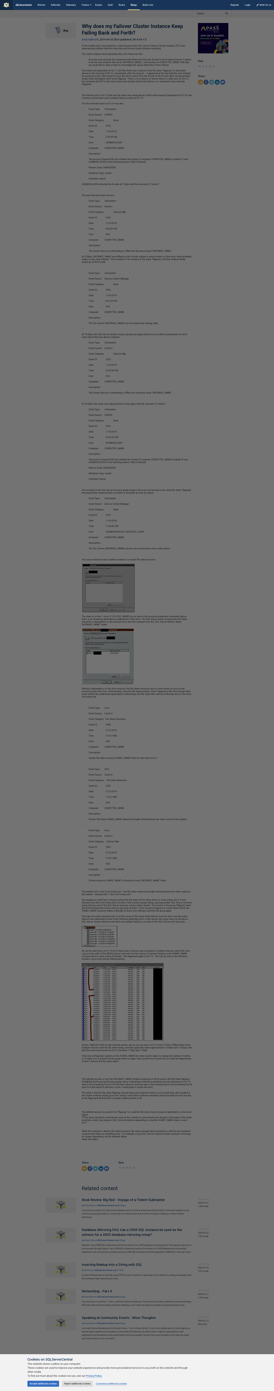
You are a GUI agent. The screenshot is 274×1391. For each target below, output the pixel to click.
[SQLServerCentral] (6, 5)
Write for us (265, 5)
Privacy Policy (94, 1375)
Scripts (98, 5)
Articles (41, 5)
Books (122, 5)
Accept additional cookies (43, 1383)
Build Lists (148, 5)
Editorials (55, 5)
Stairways (71, 5)
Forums (85, 5)
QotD (110, 5)
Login (247, 5)
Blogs (134, 5)
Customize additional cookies (111, 1383)
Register (234, 5)
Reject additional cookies (77, 1383)
